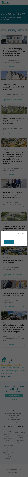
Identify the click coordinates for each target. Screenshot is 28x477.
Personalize (19, 242)
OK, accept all (9, 242)
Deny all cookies (21, 233)
